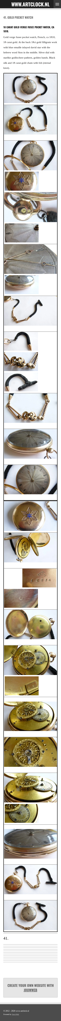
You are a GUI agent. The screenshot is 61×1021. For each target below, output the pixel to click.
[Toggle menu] (57, 4)
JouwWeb (30, 990)
